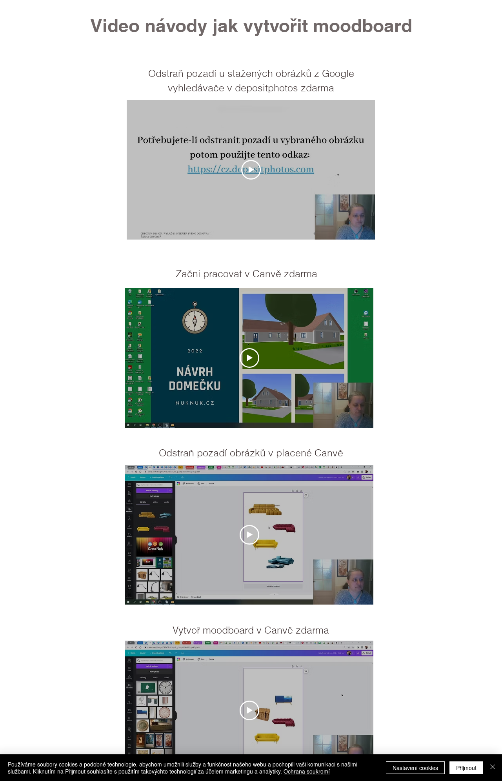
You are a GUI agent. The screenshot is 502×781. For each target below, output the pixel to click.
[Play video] (251, 170)
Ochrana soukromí (307, 771)
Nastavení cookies (415, 768)
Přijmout (466, 768)
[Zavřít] (492, 768)
